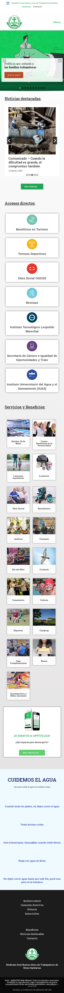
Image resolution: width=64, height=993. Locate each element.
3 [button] (32, 175)
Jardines (18, 539)
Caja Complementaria (18, 662)
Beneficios (32, 929)
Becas (44, 661)
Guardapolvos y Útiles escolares (18, 695)
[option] (32, 140)
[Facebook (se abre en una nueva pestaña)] (28, 10)
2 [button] (30, 175)
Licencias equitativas (18, 477)
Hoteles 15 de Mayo (18, 442)
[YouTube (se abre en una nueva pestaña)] (36, 10)
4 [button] (35, 175)
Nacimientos (44, 508)
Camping (44, 630)
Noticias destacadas (32, 933)
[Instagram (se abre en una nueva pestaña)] (32, 10)
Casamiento (18, 600)
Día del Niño (18, 569)
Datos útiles (32, 913)
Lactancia (44, 476)
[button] (4, 61)
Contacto (37, 6)
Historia (32, 909)
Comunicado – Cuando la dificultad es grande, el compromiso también (26, 162)
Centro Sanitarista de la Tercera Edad (44, 443)
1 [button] (27, 175)
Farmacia (44, 539)
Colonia (44, 600)
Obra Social (18, 508)
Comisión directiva (32, 905)
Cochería (44, 569)
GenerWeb (32, 986)
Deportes (18, 630)
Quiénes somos (32, 900)
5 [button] (37, 175)
